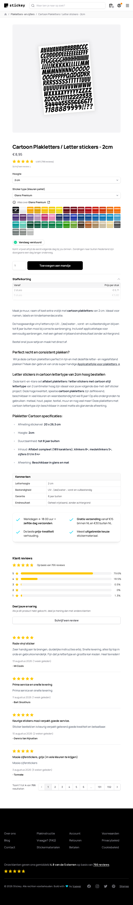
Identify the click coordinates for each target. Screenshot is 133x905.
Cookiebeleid (110, 847)
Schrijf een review (67, 620)
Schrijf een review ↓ (21, 166)
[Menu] (127, 5)
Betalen (74, 847)
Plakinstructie (46, 833)
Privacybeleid (110, 840)
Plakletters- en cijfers (22, 14)
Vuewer (77, 886)
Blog (7, 840)
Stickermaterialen (48, 847)
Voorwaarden (110, 833)
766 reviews (101, 865)
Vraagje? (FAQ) (46, 840)
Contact (9, 847)
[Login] (119, 5)
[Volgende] (117, 787)
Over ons (10, 833)
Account (75, 833)
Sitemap (124, 886)
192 (109, 787)
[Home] (15, 5)
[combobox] (67, 5)
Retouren (75, 840)
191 (99, 787)
